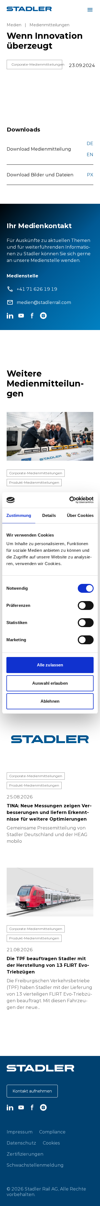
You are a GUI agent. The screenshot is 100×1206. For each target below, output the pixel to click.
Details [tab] (49, 515)
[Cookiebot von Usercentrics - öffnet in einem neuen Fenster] (71, 500)
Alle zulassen (50, 665)
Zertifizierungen (25, 1154)
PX (90, 174)
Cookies (51, 1143)
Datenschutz (21, 1143)
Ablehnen (50, 701)
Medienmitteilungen (49, 24)
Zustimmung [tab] (18, 515)
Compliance (52, 1132)
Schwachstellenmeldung (35, 1165)
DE (90, 143)
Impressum (19, 1132)
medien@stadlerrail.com (44, 302)
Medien (14, 24)
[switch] (86, 605)
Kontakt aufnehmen (32, 1091)
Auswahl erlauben (50, 683)
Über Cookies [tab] (80, 515)
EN (90, 154)
